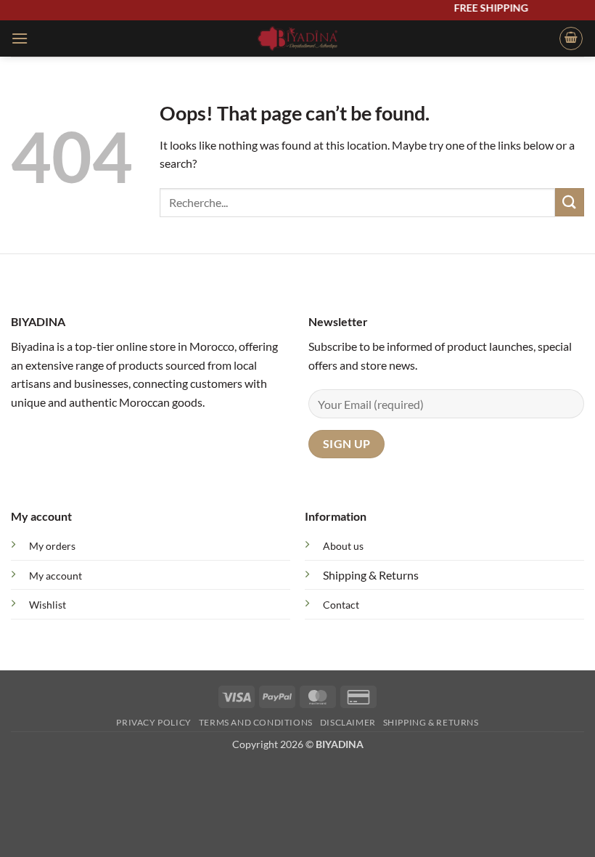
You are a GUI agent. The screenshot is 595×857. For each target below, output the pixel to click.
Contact (341, 604)
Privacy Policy (154, 722)
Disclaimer (348, 722)
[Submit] (569, 202)
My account (55, 575)
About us (343, 546)
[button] (19, 38)
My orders (52, 546)
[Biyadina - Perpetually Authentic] (298, 38)
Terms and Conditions (256, 722)
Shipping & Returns (371, 575)
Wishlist (47, 604)
